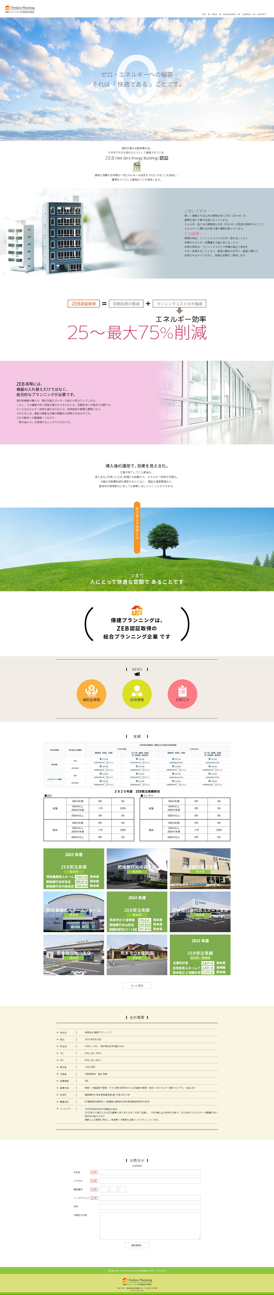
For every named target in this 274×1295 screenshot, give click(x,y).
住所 (76, 1206)
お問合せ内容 (80, 1215)
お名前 (77, 1172)
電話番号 (78, 1189)
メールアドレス (81, 1197)
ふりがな (78, 1180)
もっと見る (137, 985)
